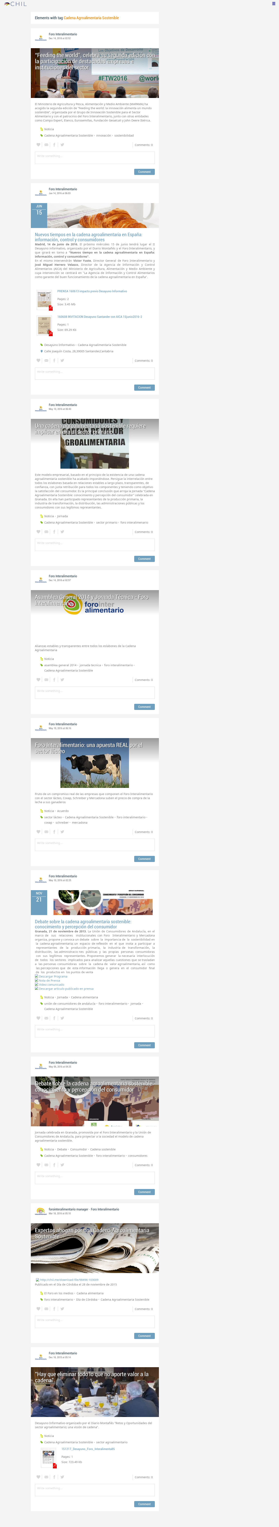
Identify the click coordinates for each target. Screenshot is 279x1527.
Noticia (49, 129)
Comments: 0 (144, 145)
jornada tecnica (90, 665)
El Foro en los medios (58, 1293)
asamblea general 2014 (60, 665)
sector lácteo (53, 817)
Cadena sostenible (103, 1149)
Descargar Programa (53, 976)
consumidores (137, 1156)
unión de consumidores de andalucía (69, 1003)
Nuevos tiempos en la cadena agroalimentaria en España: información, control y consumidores (88, 237)
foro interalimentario (118, 665)
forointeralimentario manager (68, 1209)
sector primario (106, 522)
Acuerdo (63, 811)
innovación (103, 135)
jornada (136, 1003)
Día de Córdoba (86, 1299)
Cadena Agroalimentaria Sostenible (68, 135)
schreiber (62, 822)
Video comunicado (51, 984)
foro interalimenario (134, 522)
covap (48, 822)
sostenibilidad (124, 135)
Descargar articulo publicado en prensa (66, 989)
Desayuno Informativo (59, 345)
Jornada (62, 516)
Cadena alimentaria (84, 997)
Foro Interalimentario (63, 34)
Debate (62, 1149)
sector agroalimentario (111, 1442)
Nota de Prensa (49, 980)
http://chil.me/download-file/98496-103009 (69, 1280)
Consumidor (78, 1149)
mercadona (79, 822)
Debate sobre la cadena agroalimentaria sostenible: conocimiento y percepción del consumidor (83, 924)
